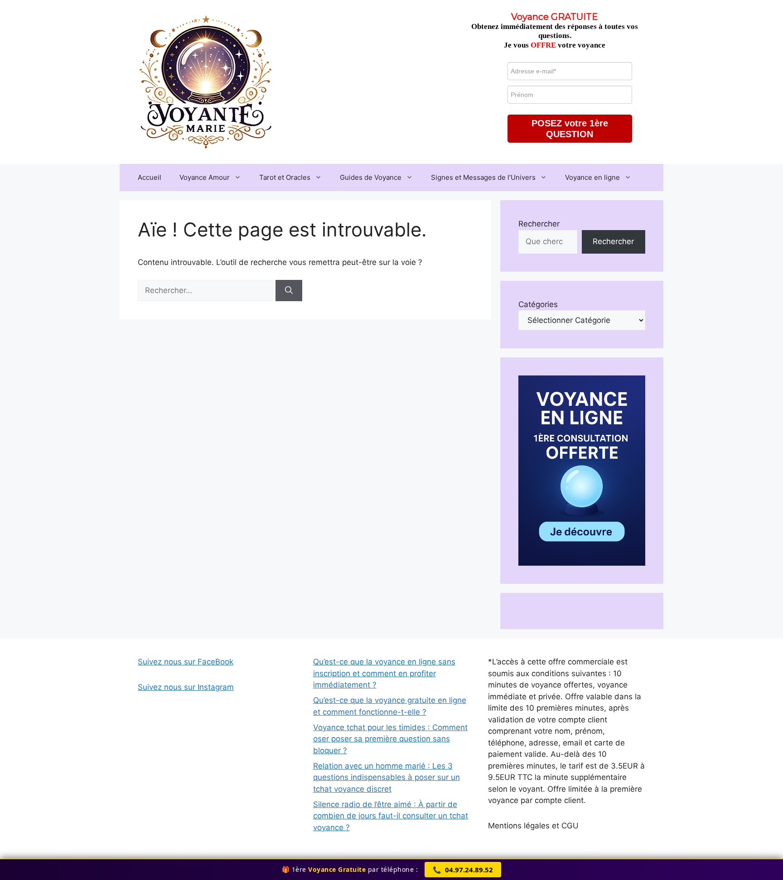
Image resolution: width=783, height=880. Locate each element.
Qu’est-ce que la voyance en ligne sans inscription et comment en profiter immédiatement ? (384, 673)
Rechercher (539, 223)
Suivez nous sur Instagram (186, 687)
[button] (570, 129)
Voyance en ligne (592, 177)
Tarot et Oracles (284, 177)
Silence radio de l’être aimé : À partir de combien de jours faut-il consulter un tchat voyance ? (390, 816)
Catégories (538, 304)
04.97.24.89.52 (463, 869)
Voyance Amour (204, 177)
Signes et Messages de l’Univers (483, 177)
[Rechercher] (289, 291)
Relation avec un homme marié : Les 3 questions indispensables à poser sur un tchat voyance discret (386, 777)
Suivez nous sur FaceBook (185, 661)
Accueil (149, 177)
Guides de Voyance (370, 177)
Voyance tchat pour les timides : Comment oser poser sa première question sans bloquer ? (390, 739)
